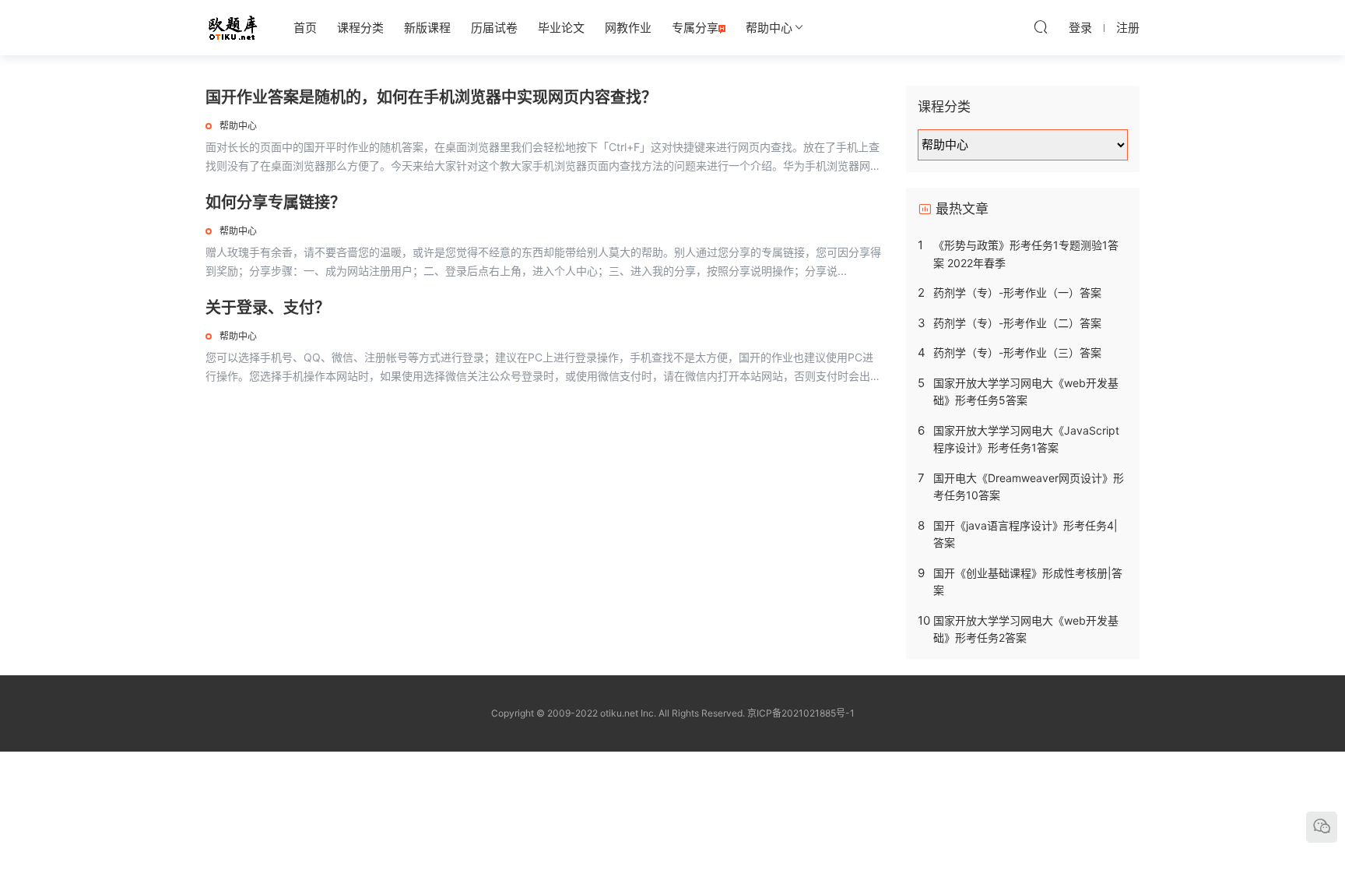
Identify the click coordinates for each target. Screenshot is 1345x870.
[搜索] (1040, 26)
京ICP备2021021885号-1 (801, 713)
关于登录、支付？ (267, 307)
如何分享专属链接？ (275, 202)
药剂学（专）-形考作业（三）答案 (1017, 352)
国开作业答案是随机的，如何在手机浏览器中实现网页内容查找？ (431, 97)
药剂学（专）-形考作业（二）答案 (1017, 322)
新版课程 (427, 27)
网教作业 (628, 27)
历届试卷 (494, 27)
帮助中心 (769, 27)
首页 (305, 27)
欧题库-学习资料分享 (232, 27)
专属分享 (695, 27)
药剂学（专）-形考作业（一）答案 (1017, 292)
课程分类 (360, 27)
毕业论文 (561, 27)
